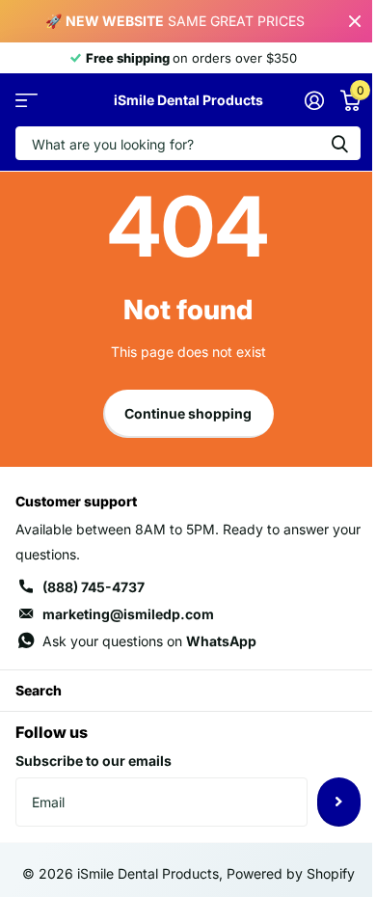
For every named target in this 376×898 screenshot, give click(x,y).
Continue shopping (188, 413)
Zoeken (339, 143)
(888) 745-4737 (93, 587)
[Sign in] (314, 100)
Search (38, 690)
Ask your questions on (149, 641)
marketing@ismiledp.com (128, 614)
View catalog (26, 100)
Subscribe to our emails (93, 760)
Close (355, 21)
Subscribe (339, 801)
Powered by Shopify (291, 873)
